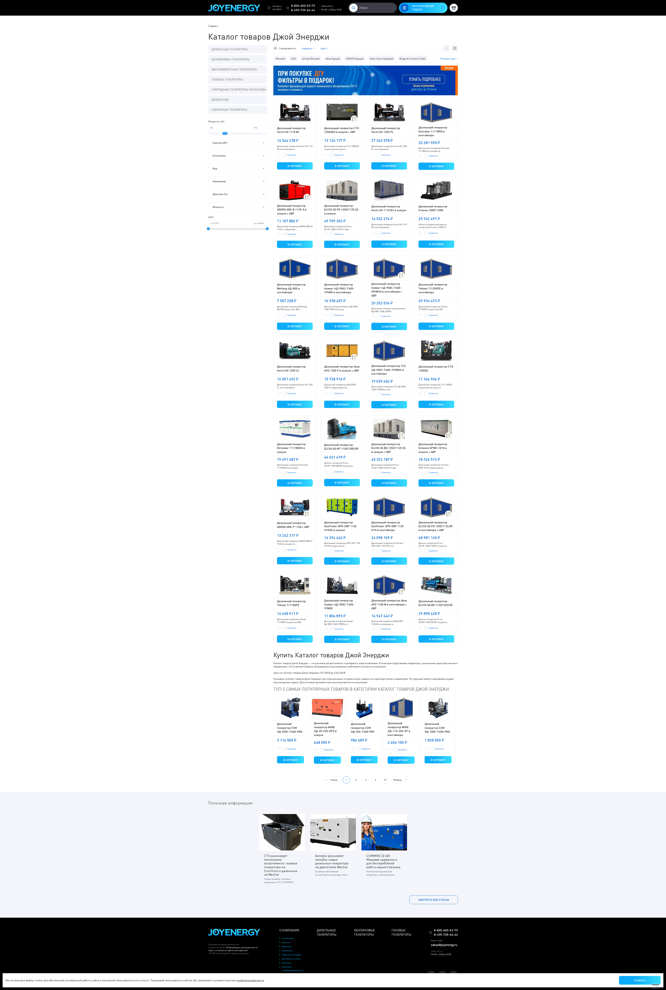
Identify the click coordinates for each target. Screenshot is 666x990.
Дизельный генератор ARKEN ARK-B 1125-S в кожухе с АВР (291, 209)
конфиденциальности (250, 980)
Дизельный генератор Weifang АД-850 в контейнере (291, 288)
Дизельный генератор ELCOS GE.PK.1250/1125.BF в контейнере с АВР (436, 526)
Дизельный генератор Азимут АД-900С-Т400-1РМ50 (339, 604)
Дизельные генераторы (230, 49)
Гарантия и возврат (291, 954)
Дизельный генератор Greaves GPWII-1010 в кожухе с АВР (433, 447)
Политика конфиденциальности (223, 944)
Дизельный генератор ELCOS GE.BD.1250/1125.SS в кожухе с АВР (388, 447)
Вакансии (287, 946)
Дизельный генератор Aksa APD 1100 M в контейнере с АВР (389, 604)
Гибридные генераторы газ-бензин (239, 89)
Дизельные (220, 99)
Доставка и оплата (291, 958)
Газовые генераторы (227, 79)
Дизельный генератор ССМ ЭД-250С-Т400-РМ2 (289, 727)
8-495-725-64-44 (303, 10)
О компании (288, 938)
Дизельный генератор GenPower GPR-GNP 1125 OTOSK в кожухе (340, 526)
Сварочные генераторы (229, 109)
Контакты (286, 963)
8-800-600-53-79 (303, 5)
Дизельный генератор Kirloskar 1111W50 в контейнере (433, 131)
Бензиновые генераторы (231, 59)
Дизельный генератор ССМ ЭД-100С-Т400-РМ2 (437, 727)
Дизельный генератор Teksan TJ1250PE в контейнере (433, 288)
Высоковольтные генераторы (234, 69)
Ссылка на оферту (233, 949)
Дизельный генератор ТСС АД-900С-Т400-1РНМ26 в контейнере (388, 369)
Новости (286, 942)
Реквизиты (287, 950)
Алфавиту (307, 48)
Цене (323, 48)
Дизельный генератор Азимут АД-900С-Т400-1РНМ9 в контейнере (339, 288)
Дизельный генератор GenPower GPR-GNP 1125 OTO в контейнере (387, 526)
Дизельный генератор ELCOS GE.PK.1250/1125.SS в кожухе (341, 209)
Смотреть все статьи (433, 899)
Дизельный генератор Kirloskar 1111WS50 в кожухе (291, 447)
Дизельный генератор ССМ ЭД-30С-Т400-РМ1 (363, 727)
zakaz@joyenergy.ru (444, 945)
